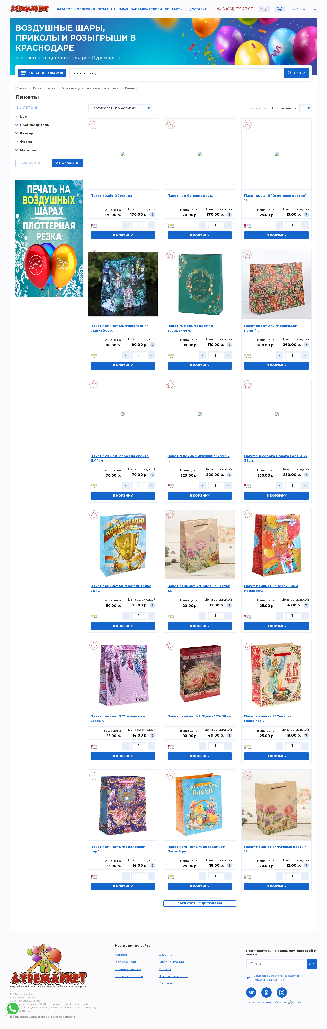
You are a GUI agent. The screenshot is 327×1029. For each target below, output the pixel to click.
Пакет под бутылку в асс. (190, 196)
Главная (22, 88)
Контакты (174, 9)
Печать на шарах (113, 9)
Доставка (198, 9)
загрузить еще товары (200, 903)
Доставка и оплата (173, 976)
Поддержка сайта (259, 1002)
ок (311, 964)
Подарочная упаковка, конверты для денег (90, 88)
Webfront (281, 1002)
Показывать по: (284, 108)
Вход (293, 9)
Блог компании (171, 962)
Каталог (64, 9)
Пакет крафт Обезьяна (111, 196)
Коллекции (85, 9)
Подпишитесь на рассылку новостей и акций (281, 952)
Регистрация (307, 9)
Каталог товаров (45, 73)
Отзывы (165, 969)
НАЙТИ (299, 73)
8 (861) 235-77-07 (237, 9)
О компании (169, 955)
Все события (125, 962)
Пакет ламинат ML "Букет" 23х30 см (199, 716)
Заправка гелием (146, 9)
